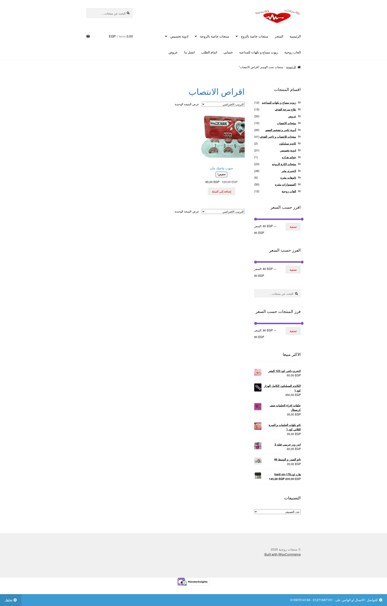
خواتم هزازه (289, 157)
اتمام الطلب (209, 52)
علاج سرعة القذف (285, 109)
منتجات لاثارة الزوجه (284, 164)
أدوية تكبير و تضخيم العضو (280, 130)
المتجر (279, 36)
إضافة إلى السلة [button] (221, 191)
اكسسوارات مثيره (285, 184)
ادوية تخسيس (179, 36)
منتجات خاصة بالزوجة (214, 36)
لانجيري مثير (289, 171)
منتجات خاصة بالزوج (254, 36)
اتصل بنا (189, 52)
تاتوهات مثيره (288, 177)
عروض (173, 52)
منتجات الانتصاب (286, 123)
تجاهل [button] (8, 600)
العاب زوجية (292, 52)
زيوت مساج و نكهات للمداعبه (258, 52)
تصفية (293, 227)
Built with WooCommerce (282, 554)
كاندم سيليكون (287, 143)
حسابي (228, 52)
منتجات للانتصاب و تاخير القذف (278, 136)
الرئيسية (295, 36)
